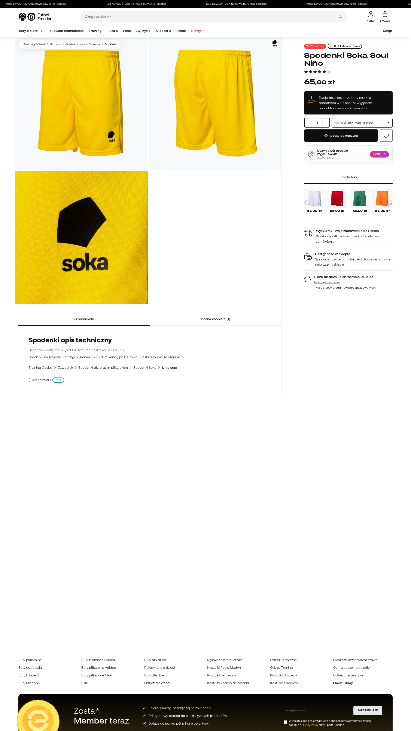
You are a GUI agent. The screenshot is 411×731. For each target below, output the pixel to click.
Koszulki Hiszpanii (283, 675)
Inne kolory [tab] (348, 177)
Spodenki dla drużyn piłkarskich (103, 367)
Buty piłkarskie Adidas (98, 667)
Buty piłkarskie (30, 31)
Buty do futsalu (30, 667)
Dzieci (181, 31)
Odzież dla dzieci (157, 683)
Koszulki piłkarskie (284, 683)
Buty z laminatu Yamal (98, 660)
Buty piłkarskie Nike (96, 675)
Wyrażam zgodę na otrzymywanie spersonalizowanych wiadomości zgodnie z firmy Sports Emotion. (330, 722)
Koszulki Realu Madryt (224, 667)
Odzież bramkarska (348, 675)
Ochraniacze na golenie (351, 667)
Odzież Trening (281, 667)
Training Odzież (34, 44)
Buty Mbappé (29, 683)
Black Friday (343, 683)
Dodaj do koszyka (343, 135)
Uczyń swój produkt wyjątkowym (332, 152)
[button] (348, 259)
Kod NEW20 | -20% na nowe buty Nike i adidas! (122, 3)
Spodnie (110, 44)
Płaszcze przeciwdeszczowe (355, 660)
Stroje (387, 31)
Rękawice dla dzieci (159, 667)
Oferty (196, 31)
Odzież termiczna (283, 660)
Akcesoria (163, 31)
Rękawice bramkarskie (66, 31)
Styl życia (143, 31)
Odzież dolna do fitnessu (83, 44)
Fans (127, 31)
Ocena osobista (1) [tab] (215, 319)
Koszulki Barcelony (221, 675)
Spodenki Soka (144, 367)
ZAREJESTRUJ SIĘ (368, 710)
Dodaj (377, 154)
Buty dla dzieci (155, 660)
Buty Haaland (28, 675)
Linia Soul (169, 367)
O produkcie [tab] (84, 319)
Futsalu (112, 31)
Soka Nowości (40, 380)
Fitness (55, 44)
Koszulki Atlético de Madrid (228, 683)
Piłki (84, 683)
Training (95, 31)
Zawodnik (65, 367)
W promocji (317, 46)
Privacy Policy (310, 725)
